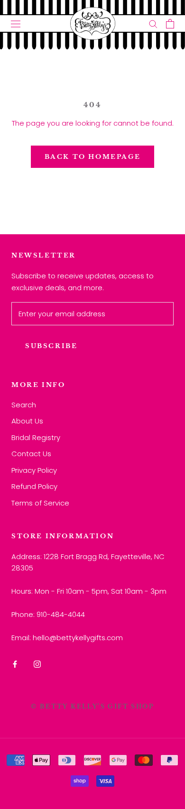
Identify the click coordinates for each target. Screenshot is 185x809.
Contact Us (31, 454)
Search (23, 405)
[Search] (153, 23)
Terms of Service (40, 503)
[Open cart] (170, 23)
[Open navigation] (15, 24)
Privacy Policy (34, 470)
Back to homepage (93, 157)
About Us (27, 421)
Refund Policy (34, 486)
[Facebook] (14, 664)
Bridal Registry (35, 437)
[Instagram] (37, 664)
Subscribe (51, 346)
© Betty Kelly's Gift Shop (92, 706)
